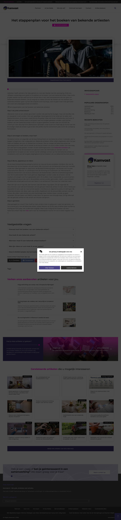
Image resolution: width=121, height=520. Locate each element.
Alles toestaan (49, 267)
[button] (81, 252)
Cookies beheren (72, 267)
